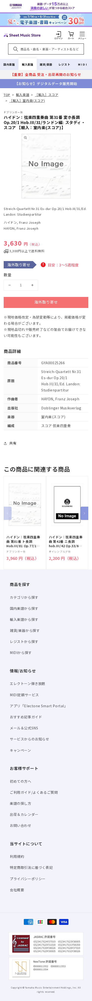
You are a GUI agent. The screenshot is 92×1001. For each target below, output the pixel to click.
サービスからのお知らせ (29, 739)
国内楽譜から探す (24, 608)
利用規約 (17, 856)
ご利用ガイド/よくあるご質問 (34, 792)
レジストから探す (24, 641)
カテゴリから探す (24, 597)
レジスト (64, 64)
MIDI (83, 64)
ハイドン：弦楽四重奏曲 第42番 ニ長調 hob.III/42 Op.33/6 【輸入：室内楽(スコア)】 (66, 541)
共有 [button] (12, 443)
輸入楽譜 (27, 64)
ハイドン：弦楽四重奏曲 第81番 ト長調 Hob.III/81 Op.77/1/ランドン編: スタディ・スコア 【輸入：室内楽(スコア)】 (23, 541)
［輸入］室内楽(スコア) (27, 100)
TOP (7, 94)
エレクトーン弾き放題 (27, 683)
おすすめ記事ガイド (26, 716)
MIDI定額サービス (24, 694)
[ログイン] (59, 34)
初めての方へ (20, 781)
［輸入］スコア (46, 94)
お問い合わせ (20, 825)
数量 (8, 274)
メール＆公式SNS (24, 727)
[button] (82, 34)
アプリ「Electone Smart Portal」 (39, 705)
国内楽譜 (9, 64)
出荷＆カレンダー (24, 814)
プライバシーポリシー (28, 878)
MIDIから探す (21, 652)
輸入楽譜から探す (24, 619)
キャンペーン (20, 750)
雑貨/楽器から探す (25, 630)
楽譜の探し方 (20, 803)
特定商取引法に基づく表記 (31, 867)
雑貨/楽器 (46, 64)
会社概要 (17, 889)
